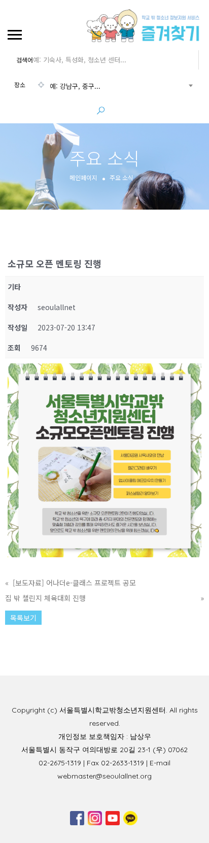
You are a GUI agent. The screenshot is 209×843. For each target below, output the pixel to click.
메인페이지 (83, 177)
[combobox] (103, 86)
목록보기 (23, 618)
